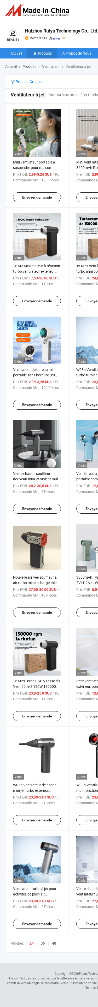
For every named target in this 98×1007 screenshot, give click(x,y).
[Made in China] (38, 10)
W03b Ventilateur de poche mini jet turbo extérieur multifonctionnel (34, 790)
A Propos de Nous (76, 53)
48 (54, 943)
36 (43, 943)
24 (32, 943)
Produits (45, 53)
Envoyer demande (37, 197)
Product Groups (28, 81)
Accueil (16, 53)
